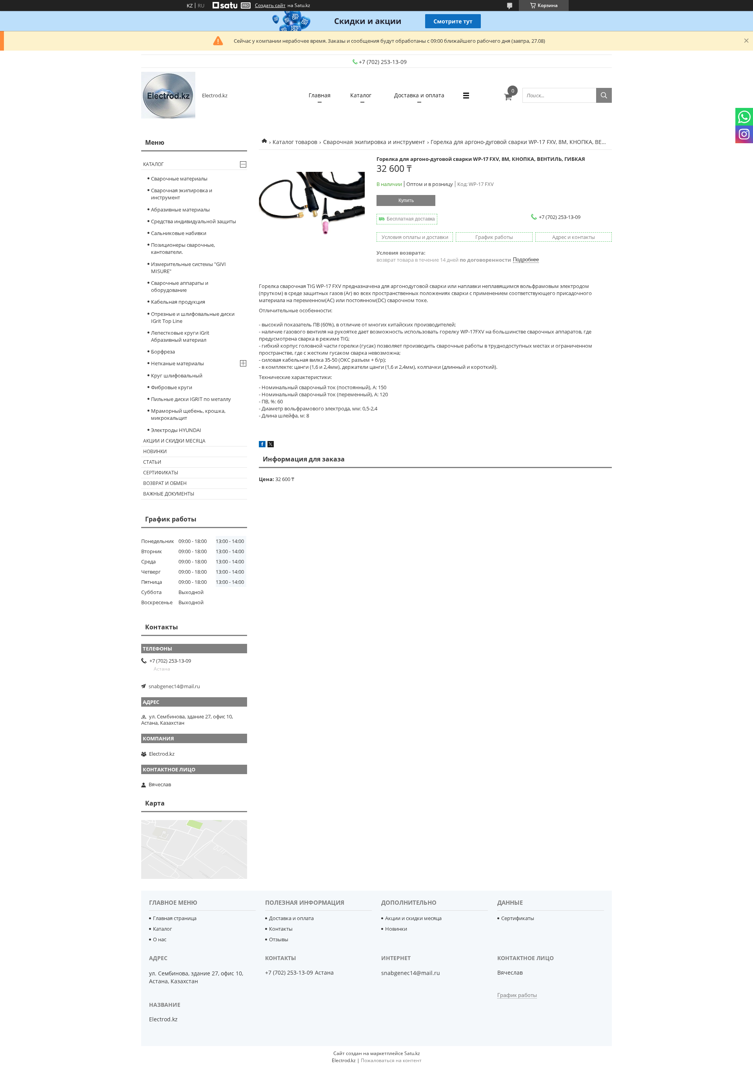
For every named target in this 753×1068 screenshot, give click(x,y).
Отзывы (278, 939)
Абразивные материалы (180, 209)
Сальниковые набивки (178, 233)
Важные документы (168, 493)
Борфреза (163, 351)
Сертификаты (160, 472)
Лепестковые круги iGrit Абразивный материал (180, 336)
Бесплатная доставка (411, 219)
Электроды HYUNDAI (176, 430)
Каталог (360, 95)
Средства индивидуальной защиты (193, 221)
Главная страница (174, 918)
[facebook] (262, 445)
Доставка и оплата (419, 95)
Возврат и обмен (165, 483)
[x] (270, 445)
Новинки (155, 451)
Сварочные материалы (179, 178)
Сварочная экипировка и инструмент (374, 142)
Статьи (152, 462)
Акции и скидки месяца (174, 440)
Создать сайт (270, 5)
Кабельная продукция (178, 301)
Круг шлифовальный (176, 375)
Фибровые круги (171, 387)
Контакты (281, 928)
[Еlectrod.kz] (168, 95)
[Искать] (604, 95)
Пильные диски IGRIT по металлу (191, 399)
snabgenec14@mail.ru (174, 686)
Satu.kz (412, 1053)
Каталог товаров (295, 142)
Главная (320, 95)
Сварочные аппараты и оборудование (179, 286)
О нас (159, 939)
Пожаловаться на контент (391, 1060)
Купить (406, 200)
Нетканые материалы (177, 363)
